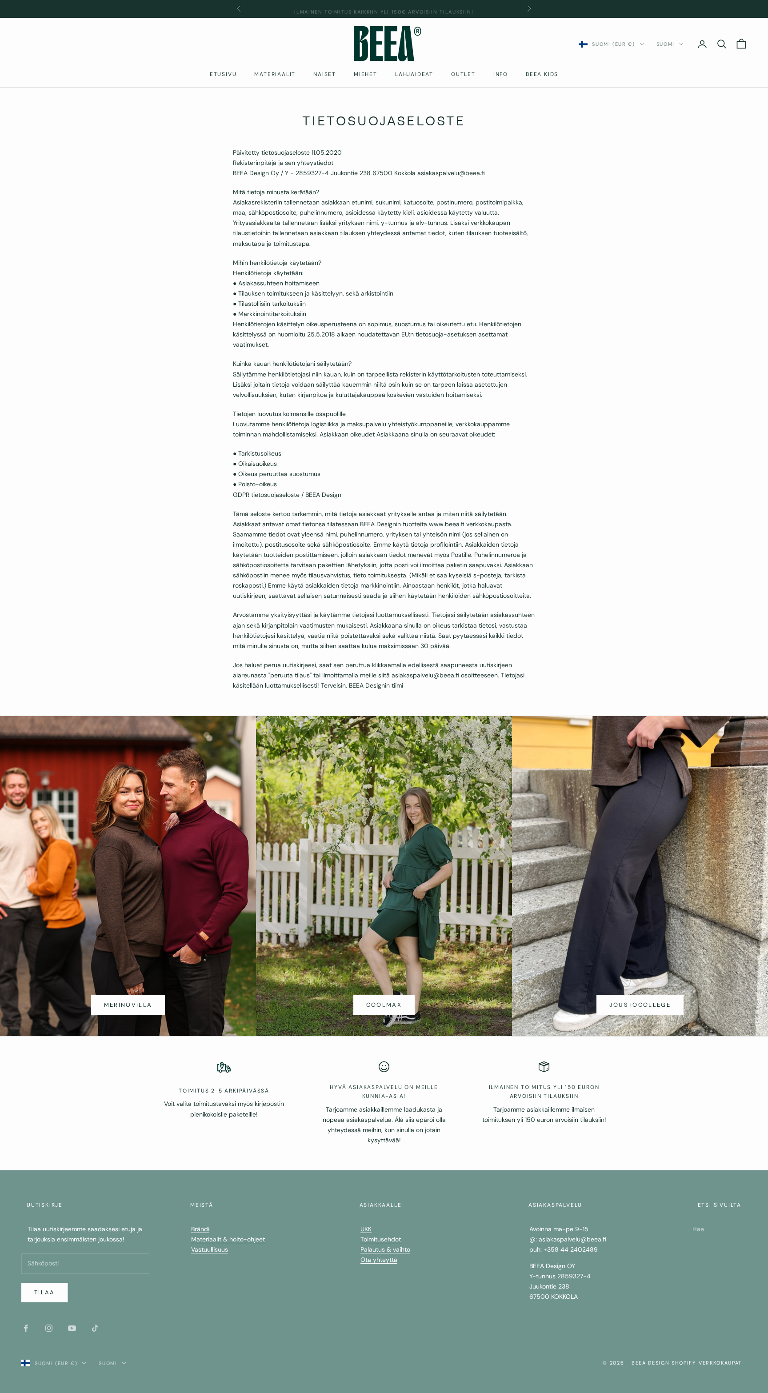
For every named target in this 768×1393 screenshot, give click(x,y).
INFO (500, 74)
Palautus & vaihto (385, 1249)
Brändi (200, 1229)
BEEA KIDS (542, 74)
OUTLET (463, 74)
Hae (698, 1229)
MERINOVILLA (128, 1005)
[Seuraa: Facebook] (25, 1328)
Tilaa (44, 1292)
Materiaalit (275, 74)
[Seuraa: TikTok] (95, 1328)
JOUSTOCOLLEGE (640, 1005)
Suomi (665, 44)
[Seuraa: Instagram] (48, 1328)
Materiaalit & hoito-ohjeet (228, 1239)
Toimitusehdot (380, 1239)
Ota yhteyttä (378, 1260)
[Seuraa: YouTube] (72, 1328)
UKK (366, 1229)
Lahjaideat (414, 74)
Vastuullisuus (209, 1249)
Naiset (324, 74)
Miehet (365, 74)
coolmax (384, 1005)
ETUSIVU (223, 74)
